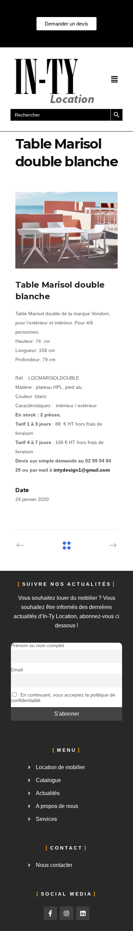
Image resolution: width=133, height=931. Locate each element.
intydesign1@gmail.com (82, 470)
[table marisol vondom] (66, 230)
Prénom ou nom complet (37, 645)
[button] (114, 79)
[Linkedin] (83, 913)
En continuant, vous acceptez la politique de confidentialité (63, 697)
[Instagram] (66, 913)
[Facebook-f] (50, 913)
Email (17, 669)
